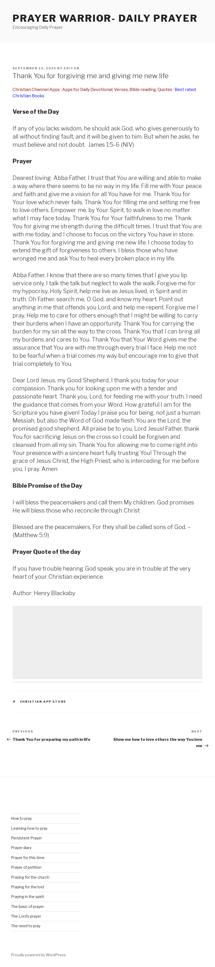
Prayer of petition (26, 867)
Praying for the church (30, 877)
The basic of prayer (27, 906)
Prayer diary (21, 847)
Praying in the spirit (27, 896)
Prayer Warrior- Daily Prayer (105, 18)
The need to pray (25, 926)
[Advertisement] (107, 642)
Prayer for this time (28, 857)
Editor (71, 68)
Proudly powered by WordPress (38, 955)
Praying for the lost (27, 887)
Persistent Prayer (26, 838)
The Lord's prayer (26, 916)
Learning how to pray (29, 828)
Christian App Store (43, 701)
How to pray (21, 818)
